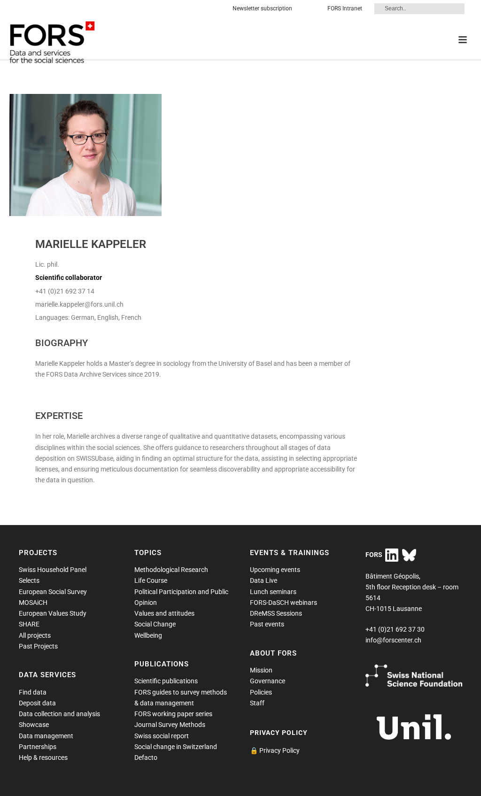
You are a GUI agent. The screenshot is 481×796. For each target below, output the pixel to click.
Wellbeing (148, 635)
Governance (267, 681)
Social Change (155, 624)
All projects (35, 635)
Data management (46, 736)
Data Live (263, 580)
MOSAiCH (33, 602)
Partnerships (37, 746)
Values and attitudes (164, 613)
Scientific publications (166, 681)
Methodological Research (171, 569)
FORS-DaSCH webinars (283, 602)
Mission (261, 670)
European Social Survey (53, 591)
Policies (261, 692)
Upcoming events (275, 569)
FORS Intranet (344, 8)
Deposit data (37, 703)
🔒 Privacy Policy (275, 750)
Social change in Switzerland (175, 746)
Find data (33, 692)
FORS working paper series (173, 714)
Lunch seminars (273, 591)
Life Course (150, 580)
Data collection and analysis (59, 714)
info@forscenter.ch (393, 640)
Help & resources (43, 757)
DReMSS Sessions (276, 613)
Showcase (34, 724)
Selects (29, 580)
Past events (267, 624)
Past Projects (38, 646)
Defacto (145, 757)
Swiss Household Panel (52, 569)
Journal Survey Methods (169, 724)
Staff (257, 703)
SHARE (29, 624)
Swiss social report (161, 736)
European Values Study (52, 613)
